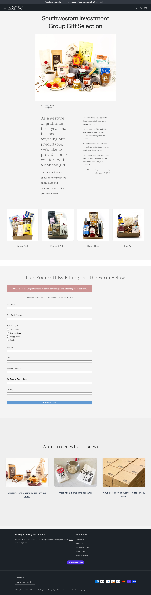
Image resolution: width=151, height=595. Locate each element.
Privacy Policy (81, 551)
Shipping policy (84, 590)
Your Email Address (14, 315)
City (8, 358)
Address (10, 347)
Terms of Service (82, 555)
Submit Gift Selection (49, 402)
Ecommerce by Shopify (38, 590)
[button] (4, 7)
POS (27, 590)
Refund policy (51, 590)
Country (10, 390)
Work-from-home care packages (75, 492)
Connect (22, 590)
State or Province (13, 368)
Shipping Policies (82, 547)
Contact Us (80, 539)
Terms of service (72, 590)
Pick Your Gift (12, 326)
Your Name (11, 304)
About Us (79, 543)
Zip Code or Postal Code (17, 379)
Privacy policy (61, 590)
